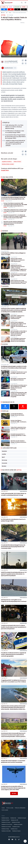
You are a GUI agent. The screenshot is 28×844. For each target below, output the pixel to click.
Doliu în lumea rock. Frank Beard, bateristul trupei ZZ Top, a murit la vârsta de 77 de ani (19, 282)
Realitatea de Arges (5, 828)
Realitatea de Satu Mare (6, 831)
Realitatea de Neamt (5, 820)
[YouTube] (11, 9)
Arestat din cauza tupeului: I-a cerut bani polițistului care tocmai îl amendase (13, 761)
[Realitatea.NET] (7, 3)
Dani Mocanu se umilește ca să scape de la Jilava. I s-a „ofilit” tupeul (19, 275)
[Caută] (21, 2)
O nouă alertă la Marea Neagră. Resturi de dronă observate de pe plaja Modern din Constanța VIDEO (15, 136)
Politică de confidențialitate (20, 807)
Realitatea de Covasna (6, 822)
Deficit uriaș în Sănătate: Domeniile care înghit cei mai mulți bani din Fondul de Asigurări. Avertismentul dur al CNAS (19, 325)
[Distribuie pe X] (25, 63)
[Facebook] (4, 9)
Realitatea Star (13, 817)
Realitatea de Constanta (6, 826)
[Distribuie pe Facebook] (25, 60)
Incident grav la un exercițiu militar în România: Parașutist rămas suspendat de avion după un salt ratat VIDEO (13, 788)
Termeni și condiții (9, 807)
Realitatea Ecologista (22, 817)
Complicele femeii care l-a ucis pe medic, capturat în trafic (19, 372)
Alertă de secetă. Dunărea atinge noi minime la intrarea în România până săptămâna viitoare (13, 223)
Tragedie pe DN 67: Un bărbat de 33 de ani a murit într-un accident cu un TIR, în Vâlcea (13, 681)
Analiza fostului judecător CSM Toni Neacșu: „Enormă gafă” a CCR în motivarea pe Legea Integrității (19, 394)
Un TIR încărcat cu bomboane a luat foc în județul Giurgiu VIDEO (14, 131)
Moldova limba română (8, 164)
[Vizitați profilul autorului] (2, 62)
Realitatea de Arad (16, 826)
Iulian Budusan (23, 491)
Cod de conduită (5, 810)
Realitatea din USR (14, 820)
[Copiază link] (22, 60)
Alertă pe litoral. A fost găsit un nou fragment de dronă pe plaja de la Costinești (13, 600)
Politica (5, 207)
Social (5, 212)
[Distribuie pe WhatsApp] (22, 63)
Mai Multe (14, 793)
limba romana (17, 161)
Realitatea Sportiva (5, 817)
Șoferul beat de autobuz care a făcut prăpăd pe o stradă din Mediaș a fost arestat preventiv (19, 387)
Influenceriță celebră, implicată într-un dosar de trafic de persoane (18, 260)
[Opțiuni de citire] (25, 841)
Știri (6, 12)
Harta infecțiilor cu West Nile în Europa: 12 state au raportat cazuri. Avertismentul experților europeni (19, 333)
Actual (10, 12)
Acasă (3, 12)
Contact (3, 807)
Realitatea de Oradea (16, 822)
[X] (17, 9)
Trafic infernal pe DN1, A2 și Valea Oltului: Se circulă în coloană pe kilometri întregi (14, 126)
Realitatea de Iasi (14, 828)
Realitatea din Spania (16, 831)
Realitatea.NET (13, 61)
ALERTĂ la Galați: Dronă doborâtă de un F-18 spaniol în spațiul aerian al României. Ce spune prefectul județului (15, 143)
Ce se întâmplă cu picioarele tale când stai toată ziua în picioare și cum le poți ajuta (18, 340)
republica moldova (6, 161)
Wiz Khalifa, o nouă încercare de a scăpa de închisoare (18, 379)
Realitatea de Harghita (18, 824)
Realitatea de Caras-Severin (7, 824)
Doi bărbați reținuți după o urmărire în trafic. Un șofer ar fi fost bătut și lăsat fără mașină (14, 367)
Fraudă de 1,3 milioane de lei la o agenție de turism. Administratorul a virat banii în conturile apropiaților (13, 654)
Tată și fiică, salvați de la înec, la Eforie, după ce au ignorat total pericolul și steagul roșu (15, 210)
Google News (5, 170)
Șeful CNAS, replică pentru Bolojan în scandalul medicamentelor (17, 317)
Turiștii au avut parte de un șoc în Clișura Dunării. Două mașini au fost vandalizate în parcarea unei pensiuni (13, 627)
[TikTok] (24, 9)
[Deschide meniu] (25, 2)
